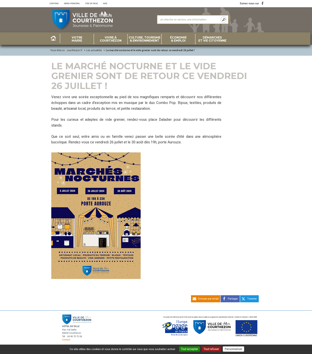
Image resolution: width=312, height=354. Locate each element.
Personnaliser (233, 349)
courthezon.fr (75, 50)
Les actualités (94, 50)
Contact (66, 339)
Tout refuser (211, 349)
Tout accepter (189, 349)
